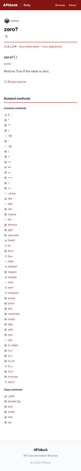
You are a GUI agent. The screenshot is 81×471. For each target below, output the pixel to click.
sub (10, 340)
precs (11, 303)
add (10, 203)
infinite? (12, 266)
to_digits (13, 345)
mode (11, 411)
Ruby (27, 5)
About (72, 5)
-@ (9, 146)
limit (10, 406)
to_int (11, 361)
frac (10, 256)
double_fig (14, 401)
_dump (12, 193)
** (9, 125)
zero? (11, 382)
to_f (10, 350)
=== (10, 177)
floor (11, 251)
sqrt (10, 334)
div (9, 219)
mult (10, 282)
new (10, 417)
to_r (10, 366)
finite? (11, 240)
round (11, 319)
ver (10, 422)
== (9, 172)
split (10, 329)
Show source (17, 82)
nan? (10, 287)
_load (11, 396)
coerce (12, 214)
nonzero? (13, 292)
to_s (10, 371)
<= (9, 161)
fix (9, 245)
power (11, 298)
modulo (12, 277)
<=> (9, 167)
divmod (12, 224)
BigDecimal (55, 46)
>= (9, 188)
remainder (14, 313)
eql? (10, 230)
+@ (10, 135)
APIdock (10, 5)
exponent (13, 235)
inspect (12, 271)
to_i (10, 355)
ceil (10, 209)
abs (10, 198)
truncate (13, 376)
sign (10, 324)
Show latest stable (29, 46)
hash (11, 261)
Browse (60, 5)
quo (10, 308)
